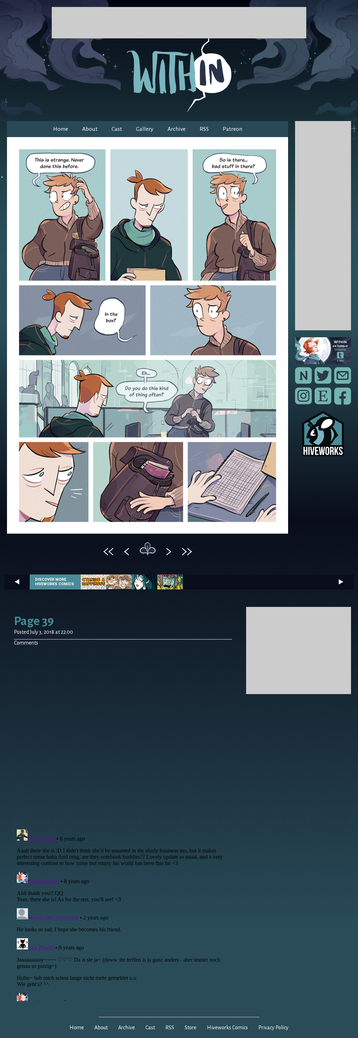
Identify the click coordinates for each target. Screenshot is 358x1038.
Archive (176, 129)
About (90, 129)
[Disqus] (123, 733)
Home (60, 129)
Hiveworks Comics (227, 1027)
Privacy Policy (273, 1027)
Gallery (144, 129)
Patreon (232, 129)
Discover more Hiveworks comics (54, 581)
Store (190, 1027)
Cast (117, 129)
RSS (204, 129)
